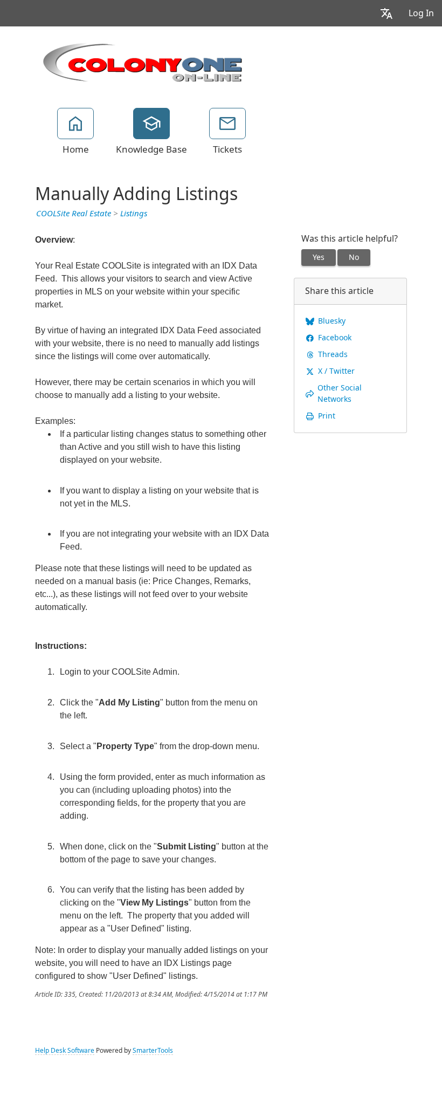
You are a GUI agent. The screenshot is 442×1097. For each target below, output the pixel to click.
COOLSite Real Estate (73, 213)
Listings (133, 213)
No (354, 257)
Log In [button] (421, 13)
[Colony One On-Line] (143, 61)
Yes (318, 257)
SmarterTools (153, 1050)
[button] (386, 13)
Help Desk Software (64, 1050)
